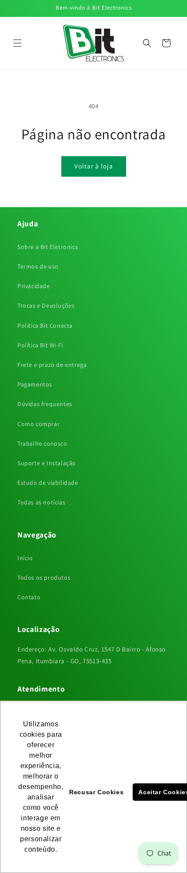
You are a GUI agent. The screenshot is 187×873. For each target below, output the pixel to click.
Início (25, 558)
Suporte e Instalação (46, 463)
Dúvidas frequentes (44, 404)
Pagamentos (34, 384)
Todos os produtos (43, 577)
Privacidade (33, 286)
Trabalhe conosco (42, 443)
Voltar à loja (93, 166)
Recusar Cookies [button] (96, 792)
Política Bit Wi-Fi (40, 345)
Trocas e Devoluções (45, 305)
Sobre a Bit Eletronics (47, 247)
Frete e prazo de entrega (52, 365)
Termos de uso (38, 266)
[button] (17, 43)
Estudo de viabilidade (47, 483)
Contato (28, 597)
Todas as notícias (41, 502)
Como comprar (38, 424)
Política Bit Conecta (45, 325)
